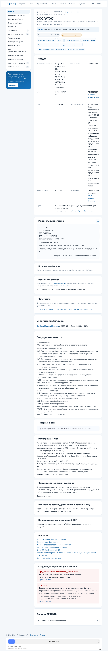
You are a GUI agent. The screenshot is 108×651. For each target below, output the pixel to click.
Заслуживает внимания (18, 63)
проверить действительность (93, 97)
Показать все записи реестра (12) (68, 621)
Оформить (13, 85)
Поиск (32, 4)
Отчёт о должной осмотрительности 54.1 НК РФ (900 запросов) (61, 49)
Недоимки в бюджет (15, 23)
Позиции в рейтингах (15, 19)
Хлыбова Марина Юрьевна (91, 198)
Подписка (82, 4)
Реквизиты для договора (17, 15)
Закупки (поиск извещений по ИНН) (52, 547)
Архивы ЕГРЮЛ (42, 4)
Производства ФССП (15, 55)
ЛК (92, 4)
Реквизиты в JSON (72, 40)
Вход (99, 3)
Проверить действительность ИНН (51, 539)
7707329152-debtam (58, 283)
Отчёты (54, 4)
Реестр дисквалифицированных (17, 50)
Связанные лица (14, 45)
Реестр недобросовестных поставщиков (54, 545)
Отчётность (12, 27)
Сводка (11, 11)
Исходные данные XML (46, 40)
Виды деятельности (18, 34)
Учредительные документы (71, 45)
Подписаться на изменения (48, 45)
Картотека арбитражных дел (49, 558)
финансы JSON (64, 286)
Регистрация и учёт (15, 42)
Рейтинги (72, 4)
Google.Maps (88, 211)
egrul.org (11, 4)
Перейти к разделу (44, 580)
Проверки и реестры (16, 59)
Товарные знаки (14, 38)
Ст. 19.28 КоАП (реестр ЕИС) (49, 550)
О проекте (22, 4)
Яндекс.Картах (77, 211)
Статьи (63, 4)
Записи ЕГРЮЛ (18, 67)
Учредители (18, 30)
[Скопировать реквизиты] (97, 221)
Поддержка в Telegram (38, 635)
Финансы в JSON (89, 40)
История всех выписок (72, 12)
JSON (60, 40)
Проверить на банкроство (48, 542)
